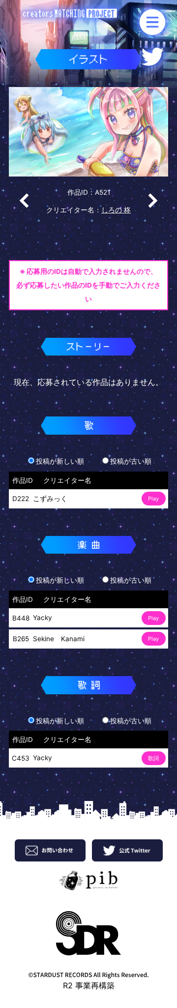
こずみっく (50, 499)
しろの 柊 (116, 210)
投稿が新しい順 (60, 461)
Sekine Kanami (59, 639)
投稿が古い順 (130, 461)
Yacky (42, 618)
